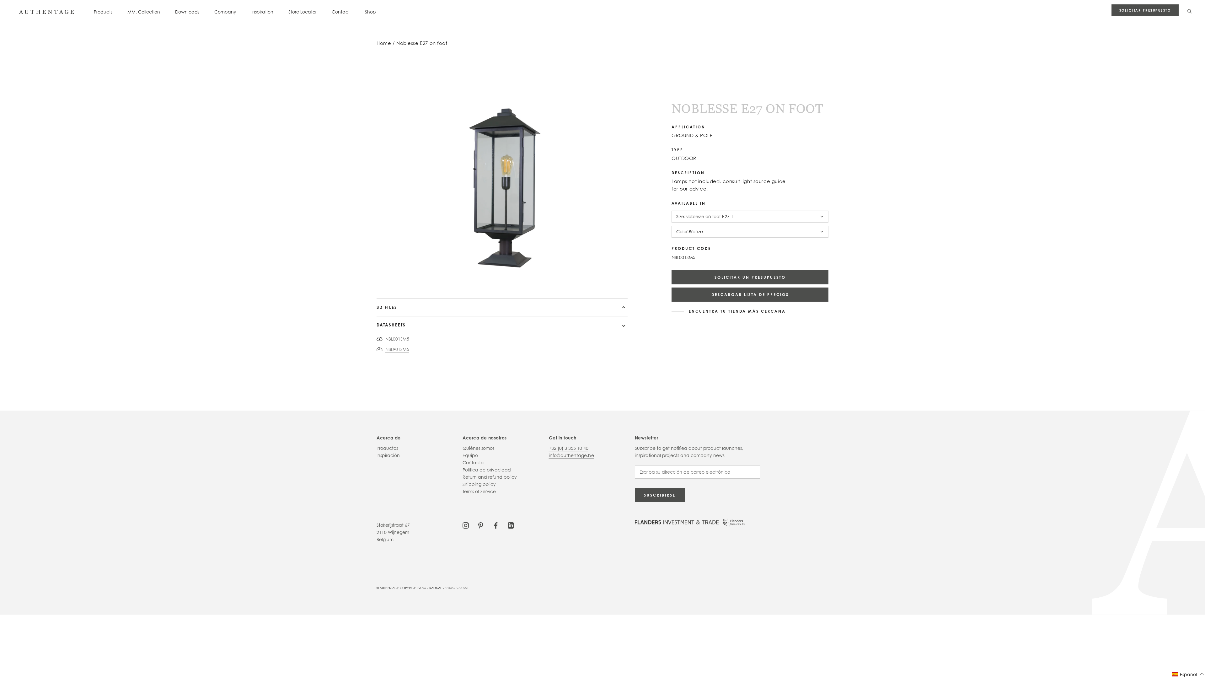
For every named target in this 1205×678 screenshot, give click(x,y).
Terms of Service (479, 491)
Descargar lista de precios (750, 294)
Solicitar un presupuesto (750, 277)
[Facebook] (496, 525)
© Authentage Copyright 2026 (401, 588)
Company (225, 11)
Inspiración (388, 455)
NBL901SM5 (397, 349)
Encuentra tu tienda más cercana (737, 311)
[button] (1188, 674)
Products (103, 11)
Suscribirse (660, 495)
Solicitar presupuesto (1145, 10)
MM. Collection (143, 11)
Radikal (435, 588)
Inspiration (262, 11)
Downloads (187, 11)
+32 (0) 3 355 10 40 (568, 448)
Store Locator (302, 11)
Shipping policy (479, 484)
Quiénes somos (478, 448)
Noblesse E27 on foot (421, 43)
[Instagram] (466, 525)
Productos (387, 448)
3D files (387, 307)
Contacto (473, 462)
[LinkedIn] (511, 525)
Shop (370, 11)
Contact (341, 11)
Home (384, 43)
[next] (423, 280)
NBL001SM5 (397, 339)
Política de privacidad (487, 469)
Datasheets (391, 324)
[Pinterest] (481, 525)
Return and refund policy (490, 477)
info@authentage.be (571, 455)
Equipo (470, 455)
